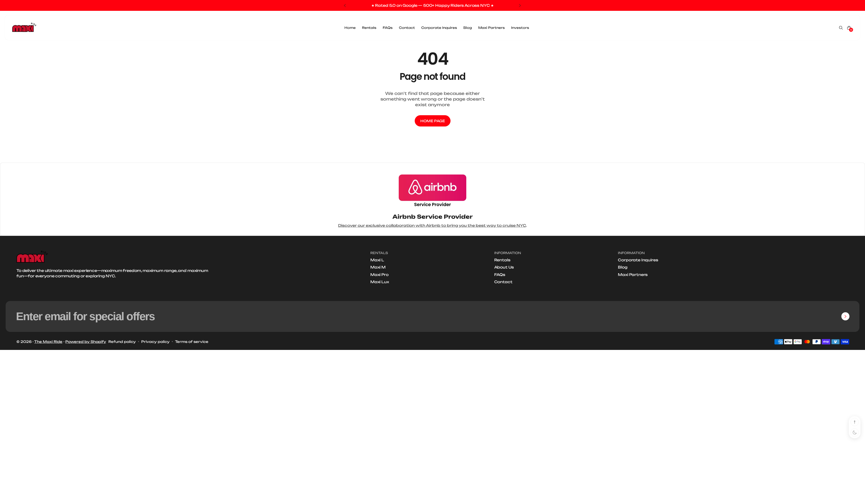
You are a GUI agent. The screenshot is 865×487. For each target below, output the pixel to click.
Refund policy (122, 342)
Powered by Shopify (85, 342)
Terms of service (191, 342)
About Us (504, 267)
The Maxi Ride (48, 342)
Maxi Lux (379, 282)
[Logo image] (24, 27)
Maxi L (377, 260)
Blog (622, 267)
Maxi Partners (633, 274)
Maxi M (378, 267)
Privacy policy (155, 342)
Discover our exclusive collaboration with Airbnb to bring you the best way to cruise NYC (432, 225)
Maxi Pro (379, 274)
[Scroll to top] (854, 422)
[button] (841, 28)
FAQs (499, 274)
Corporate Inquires (638, 260)
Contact (503, 282)
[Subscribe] (845, 316)
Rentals (502, 260)
